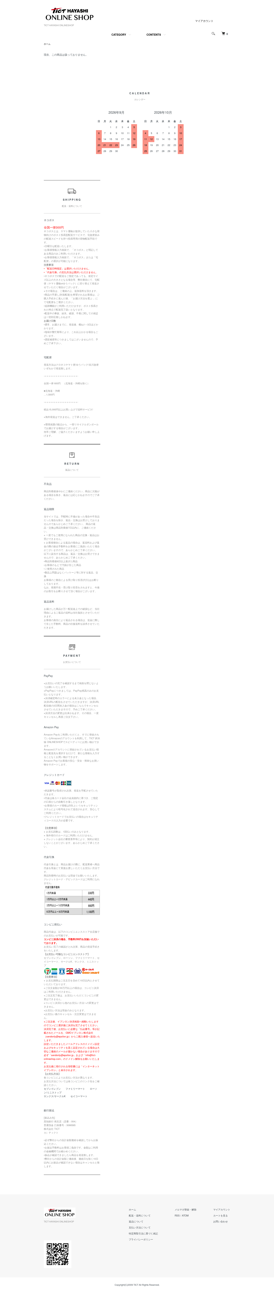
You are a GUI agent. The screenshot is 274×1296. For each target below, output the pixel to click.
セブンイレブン (52, 1088)
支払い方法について (140, 1227)
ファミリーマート (75, 1088)
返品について (136, 1221)
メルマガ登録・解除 (185, 1209)
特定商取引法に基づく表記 (143, 1233)
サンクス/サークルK (55, 1096)
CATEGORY (118, 34)
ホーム (47, 43)
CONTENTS (154, 34)
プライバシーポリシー (141, 1239)
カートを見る (220, 1215)
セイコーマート (78, 1096)
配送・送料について (140, 1215)
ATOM (185, 1215)
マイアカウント (204, 21)
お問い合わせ (220, 1221)
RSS (177, 1215)
